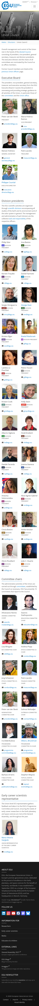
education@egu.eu (30, 624)
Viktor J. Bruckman (29, 740)
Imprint (15, 1000)
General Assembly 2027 (10, 952)
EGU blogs (5, 959)
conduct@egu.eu (30, 656)
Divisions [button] (33, 2)
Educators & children (9, 941)
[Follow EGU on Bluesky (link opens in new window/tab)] (28, 914)
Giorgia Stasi (26, 305)
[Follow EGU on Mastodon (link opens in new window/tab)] (23, 914)
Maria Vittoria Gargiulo (7, 838)
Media (4, 936)
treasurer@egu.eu (30, 158)
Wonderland (15, 900)
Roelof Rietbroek (28, 336)
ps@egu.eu (8, 508)
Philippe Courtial (8, 182)
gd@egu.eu (8, 380)
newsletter (21, 980)
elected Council (25, 52)
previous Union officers (10, 71)
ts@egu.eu (27, 570)
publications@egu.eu (9, 787)
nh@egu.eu (28, 442)
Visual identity (19, 1002)
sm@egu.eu (28, 505)
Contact (6, 1000)
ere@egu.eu (28, 314)
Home (4, 42)
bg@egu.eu (28, 252)
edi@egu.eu (8, 654)
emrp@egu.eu (9, 314)
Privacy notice (27, 1000)
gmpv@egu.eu (29, 411)
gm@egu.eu (8, 411)
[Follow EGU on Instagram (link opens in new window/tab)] (8, 914)
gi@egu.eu (27, 377)
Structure (11, 42)
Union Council (22, 42)
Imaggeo (5, 966)
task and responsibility (17, 219)
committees (8, 95)
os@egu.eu (28, 474)
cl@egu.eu (8, 283)
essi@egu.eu (8, 346)
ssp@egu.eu (8, 539)
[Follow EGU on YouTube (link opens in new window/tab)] (13, 914)
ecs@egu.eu (8, 852)
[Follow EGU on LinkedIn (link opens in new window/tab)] (4, 914)
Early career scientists (10, 931)
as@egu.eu (8, 252)
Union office (24, 95)
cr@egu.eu (27, 283)
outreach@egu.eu (30, 719)
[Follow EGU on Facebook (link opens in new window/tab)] (18, 914)
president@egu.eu (11, 124)
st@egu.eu (8, 570)
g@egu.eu (27, 344)
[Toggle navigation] (34, 6)
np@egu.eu (8, 474)
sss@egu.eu (28, 539)
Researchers (6, 926)
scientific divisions (15, 208)
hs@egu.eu (8, 442)
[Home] (11, 5)
